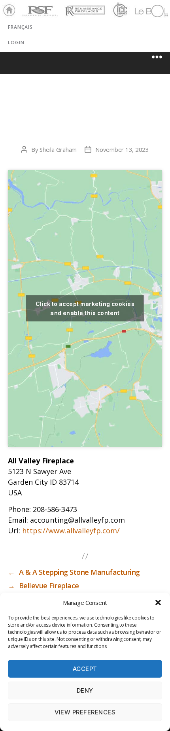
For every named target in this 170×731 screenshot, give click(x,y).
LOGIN (16, 42)
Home (7, 10)
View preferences (85, 712)
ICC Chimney (119, 10)
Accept (85, 668)
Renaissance (84, 7)
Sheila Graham (58, 149)
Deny (85, 690)
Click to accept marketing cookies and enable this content (85, 308)
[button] (158, 602)
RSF (26, 7)
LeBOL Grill (144, 10)
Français (20, 27)
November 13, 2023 (122, 149)
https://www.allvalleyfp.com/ (71, 530)
